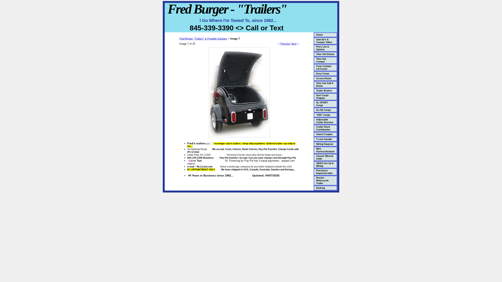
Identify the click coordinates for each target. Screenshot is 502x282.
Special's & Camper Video (324, 41)
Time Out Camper (321, 60)
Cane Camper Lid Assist (324, 67)
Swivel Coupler (324, 134)
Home (319, 34)
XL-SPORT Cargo (322, 104)
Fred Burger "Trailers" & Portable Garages (203, 38)
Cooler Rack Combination (323, 128)
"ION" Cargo (323, 115)
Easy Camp (322, 73)
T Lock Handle (324, 139)
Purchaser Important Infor (324, 172)
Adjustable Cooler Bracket (324, 121)
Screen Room (323, 78)
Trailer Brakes (324, 90)
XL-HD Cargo (323, 110)
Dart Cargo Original (322, 96)
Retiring (320, 188)
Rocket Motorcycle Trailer (322, 180)
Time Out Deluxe (325, 54)
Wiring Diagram (324, 144)
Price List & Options (322, 48)
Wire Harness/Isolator (325, 150)
